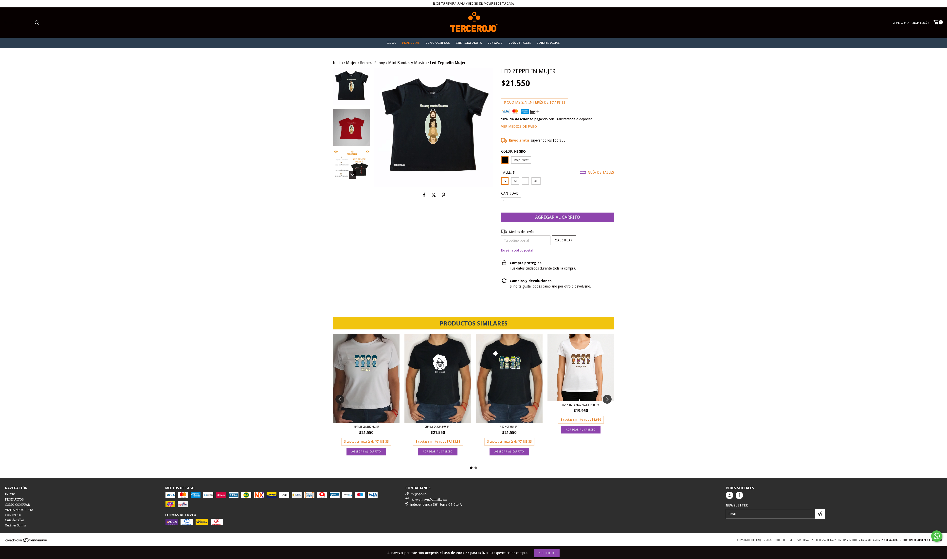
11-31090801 (419, 494)
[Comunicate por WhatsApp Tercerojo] (936, 536)
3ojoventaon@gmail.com (429, 499)
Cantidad (510, 193)
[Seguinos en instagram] (729, 495)
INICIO (392, 43)
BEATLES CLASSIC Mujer (366, 426)
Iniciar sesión (920, 22)
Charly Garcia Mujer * (438, 426)
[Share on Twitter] (433, 194)
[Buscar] (37, 22)
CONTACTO (495, 43)
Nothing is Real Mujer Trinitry (580, 404)
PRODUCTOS (411, 43)
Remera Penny (372, 62)
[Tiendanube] (26, 541)
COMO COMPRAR (437, 43)
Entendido (547, 553)
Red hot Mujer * (509, 426)
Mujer (351, 62)
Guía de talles (520, 43)
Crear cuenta (900, 22)
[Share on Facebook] (424, 194)
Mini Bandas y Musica (407, 62)
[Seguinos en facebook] (739, 495)
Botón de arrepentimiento (922, 540)
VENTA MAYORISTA (468, 43)
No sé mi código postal (517, 250)
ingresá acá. (889, 540)
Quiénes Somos (548, 43)
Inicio (338, 62)
